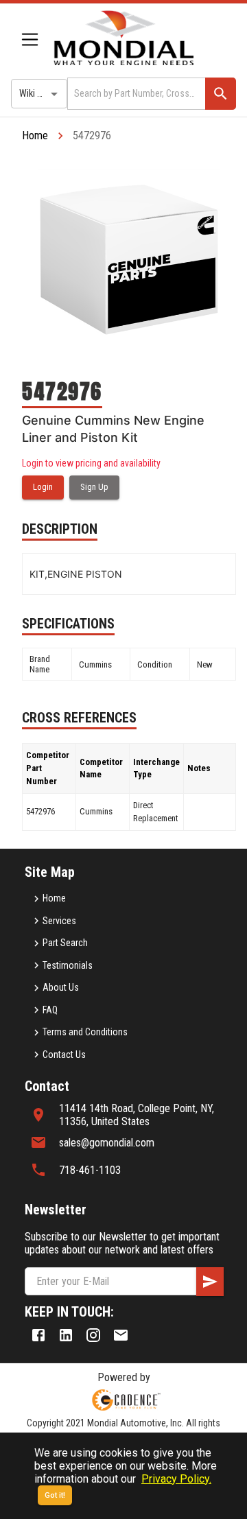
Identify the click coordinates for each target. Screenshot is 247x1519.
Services (59, 920)
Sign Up (94, 487)
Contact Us (64, 1054)
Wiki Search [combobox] (41, 93)
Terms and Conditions (85, 1031)
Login (43, 487)
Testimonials (68, 965)
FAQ (50, 1009)
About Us (61, 987)
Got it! (55, 1495)
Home (35, 135)
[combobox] (135, 94)
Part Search (65, 942)
